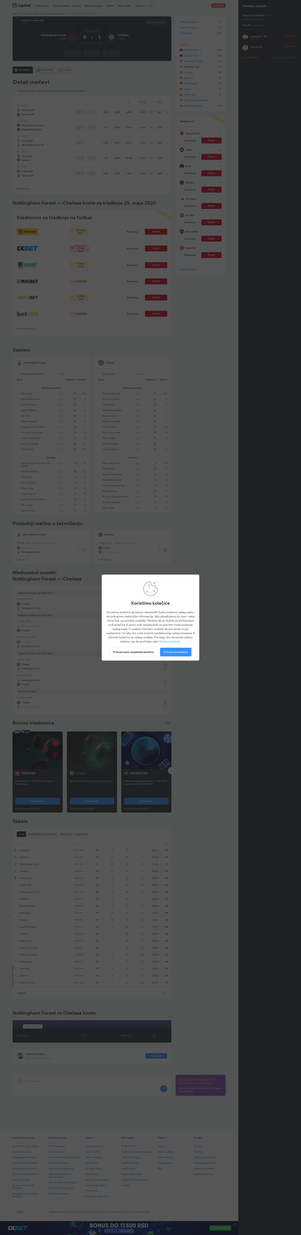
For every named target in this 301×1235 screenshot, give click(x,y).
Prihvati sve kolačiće (176, 652)
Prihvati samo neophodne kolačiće (133, 652)
